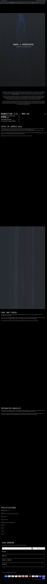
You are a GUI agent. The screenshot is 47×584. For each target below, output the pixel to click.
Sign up (38, 548)
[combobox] (22, 3)
